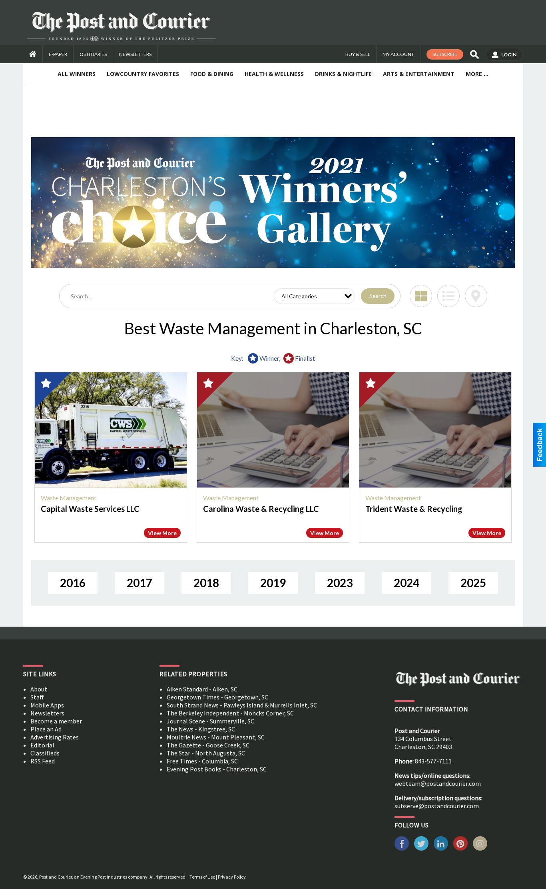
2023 (340, 582)
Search (378, 295)
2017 (139, 582)
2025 (473, 582)
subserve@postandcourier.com (437, 806)
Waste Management (68, 497)
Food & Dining (211, 74)
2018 (206, 582)
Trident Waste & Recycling (413, 508)
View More (162, 532)
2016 (73, 582)
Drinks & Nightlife (343, 74)
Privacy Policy (232, 877)
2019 (273, 582)
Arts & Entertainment (418, 74)
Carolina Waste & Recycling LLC (261, 508)
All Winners (77, 74)
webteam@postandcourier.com (438, 783)
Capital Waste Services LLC (90, 508)
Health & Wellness (274, 74)
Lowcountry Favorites (143, 74)
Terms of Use (202, 877)
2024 (406, 582)
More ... (477, 74)
